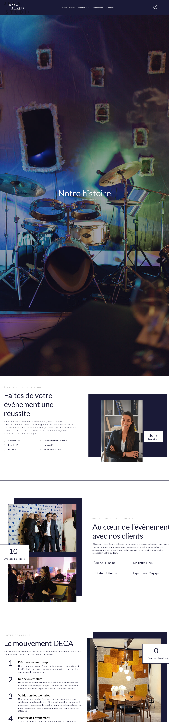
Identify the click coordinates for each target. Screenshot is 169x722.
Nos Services (83, 7)
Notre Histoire (68, 7)
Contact (110, 7)
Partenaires (98, 7)
